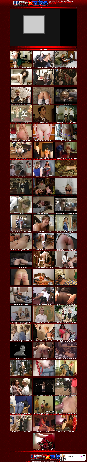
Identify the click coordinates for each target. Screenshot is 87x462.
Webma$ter (58, 461)
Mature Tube (53, 2)
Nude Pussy (55, 3)
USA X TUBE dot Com (57, 0)
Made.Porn (64, 2)
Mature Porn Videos (58, 2)
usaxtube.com (29, 461)
